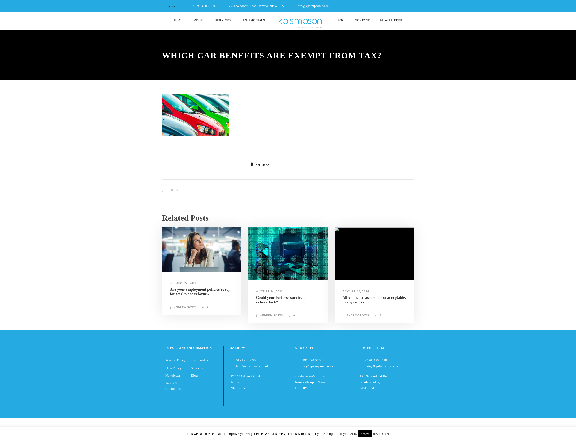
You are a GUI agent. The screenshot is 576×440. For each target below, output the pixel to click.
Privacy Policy (175, 360)
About (199, 20)
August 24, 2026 (183, 283)
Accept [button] (365, 434)
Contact (362, 20)
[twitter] (412, 5)
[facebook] (396, 5)
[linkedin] (404, 5)
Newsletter (391, 20)
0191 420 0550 (247, 360)
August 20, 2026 (355, 291)
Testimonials (253, 20)
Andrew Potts (185, 307)
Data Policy (173, 368)
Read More (381, 434)
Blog (339, 20)
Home (179, 20)
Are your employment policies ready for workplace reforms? (200, 291)
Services (223, 20)
